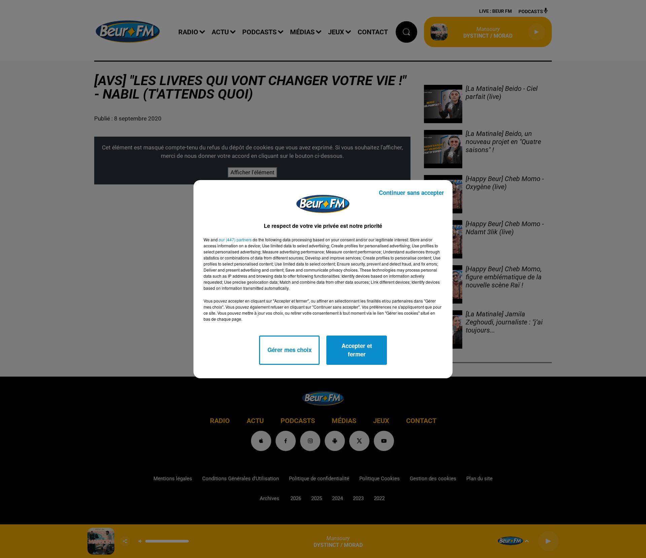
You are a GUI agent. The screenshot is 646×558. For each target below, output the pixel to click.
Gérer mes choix (289, 350)
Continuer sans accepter (411, 192)
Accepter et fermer (357, 350)
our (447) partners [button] (235, 239)
